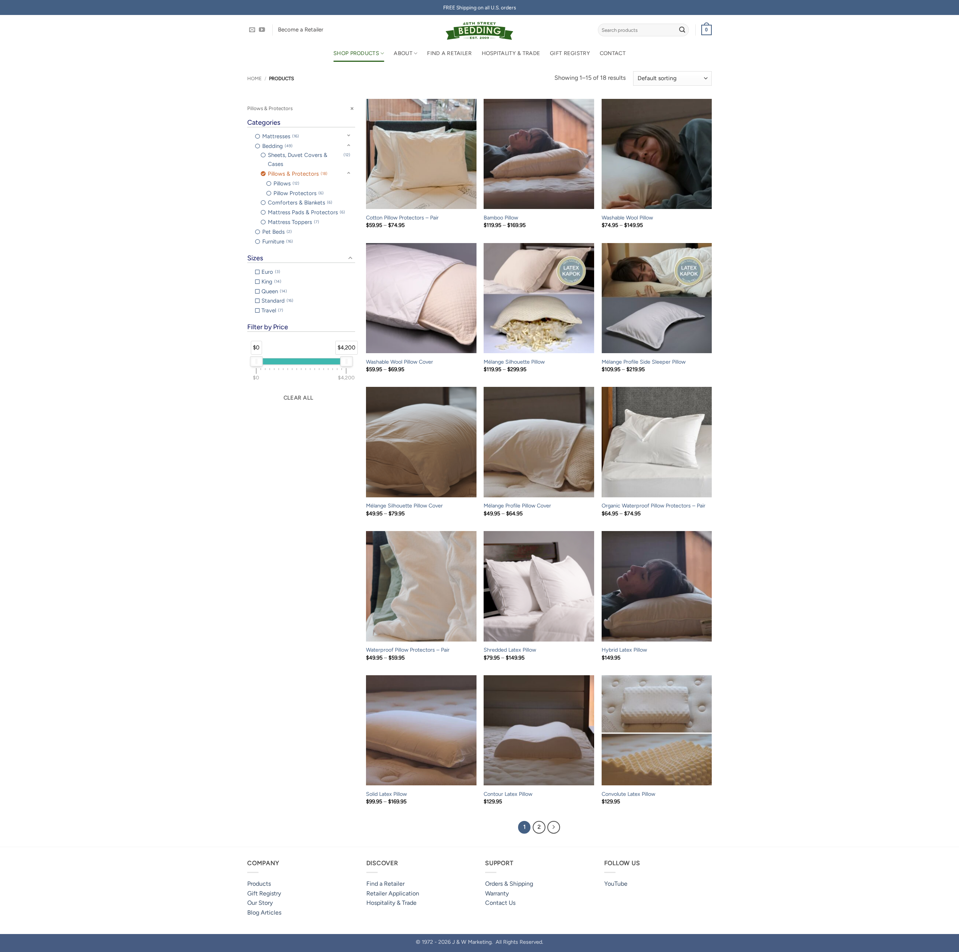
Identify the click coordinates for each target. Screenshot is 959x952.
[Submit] (682, 30)
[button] (706, 29)
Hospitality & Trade (511, 53)
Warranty (497, 893)
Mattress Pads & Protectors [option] (306, 212)
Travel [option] (271, 310)
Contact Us (500, 902)
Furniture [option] (276, 241)
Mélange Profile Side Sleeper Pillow (644, 361)
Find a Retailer (449, 53)
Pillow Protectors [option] (297, 193)
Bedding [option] (276, 146)
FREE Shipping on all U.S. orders (479, 7)
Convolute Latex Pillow (628, 794)
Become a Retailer (300, 29)
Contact (613, 53)
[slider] (256, 361)
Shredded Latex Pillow (510, 649)
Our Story (260, 902)
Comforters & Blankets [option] (299, 202)
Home (254, 78)
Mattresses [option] (279, 136)
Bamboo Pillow (501, 217)
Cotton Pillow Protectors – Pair (402, 217)
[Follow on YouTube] (262, 30)
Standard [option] (276, 300)
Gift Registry (570, 53)
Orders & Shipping (509, 883)
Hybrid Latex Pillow (624, 649)
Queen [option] (273, 291)
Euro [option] (270, 272)
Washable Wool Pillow (627, 217)
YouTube (615, 883)
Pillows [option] (285, 183)
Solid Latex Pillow (386, 794)
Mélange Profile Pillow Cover (517, 505)
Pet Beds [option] (276, 231)
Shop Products (356, 53)
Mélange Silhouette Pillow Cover (404, 505)
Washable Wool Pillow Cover (399, 361)
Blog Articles (264, 912)
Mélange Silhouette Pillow (514, 361)
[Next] (553, 827)
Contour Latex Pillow (508, 794)
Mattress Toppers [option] (293, 222)
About (403, 53)
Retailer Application (392, 893)
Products (259, 883)
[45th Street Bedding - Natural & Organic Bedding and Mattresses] (479, 30)
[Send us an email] (252, 30)
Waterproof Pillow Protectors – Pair (408, 649)
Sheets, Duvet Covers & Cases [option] (308, 159)
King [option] (270, 281)
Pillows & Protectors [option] (297, 173)
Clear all (299, 397)
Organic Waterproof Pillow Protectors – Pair (653, 505)
